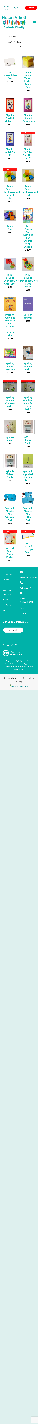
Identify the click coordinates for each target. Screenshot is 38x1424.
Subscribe (6, 6)
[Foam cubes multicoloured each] (28, 170)
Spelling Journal (28, 316)
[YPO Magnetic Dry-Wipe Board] (28, 532)
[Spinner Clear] (10, 421)
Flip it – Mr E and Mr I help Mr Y (28, 154)
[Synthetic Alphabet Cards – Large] (28, 455)
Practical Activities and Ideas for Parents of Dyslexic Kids (10, 325)
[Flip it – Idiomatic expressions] (28, 99)
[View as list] (21, 46)
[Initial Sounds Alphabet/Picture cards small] (28, 259)
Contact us (7, 9)
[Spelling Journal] (28, 299)
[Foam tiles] (10, 210)
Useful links (7, 605)
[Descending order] (29, 36)
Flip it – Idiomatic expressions (28, 118)
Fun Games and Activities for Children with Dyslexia (28, 236)
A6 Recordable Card (10, 75)
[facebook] (4, 645)
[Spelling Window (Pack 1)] (28, 347)
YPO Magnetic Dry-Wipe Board (28, 548)
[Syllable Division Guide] (10, 455)
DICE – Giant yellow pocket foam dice (28, 80)
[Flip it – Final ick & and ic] (10, 99)
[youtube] (16, 645)
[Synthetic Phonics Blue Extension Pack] (10, 492)
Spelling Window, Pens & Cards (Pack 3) (28, 403)
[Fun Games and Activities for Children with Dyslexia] (28, 210)
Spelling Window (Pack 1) (28, 366)
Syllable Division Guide (10, 474)
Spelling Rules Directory (10, 366)
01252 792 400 (25, 588)
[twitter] (8, 645)
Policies (6, 579)
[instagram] (12, 645)
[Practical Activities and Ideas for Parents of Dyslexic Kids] (10, 299)
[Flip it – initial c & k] (10, 133)
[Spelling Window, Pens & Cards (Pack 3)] (28, 381)
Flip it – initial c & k (10, 152)
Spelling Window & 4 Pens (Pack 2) (10, 402)
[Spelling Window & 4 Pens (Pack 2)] (10, 381)
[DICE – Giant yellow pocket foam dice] (28, 56)
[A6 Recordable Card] (10, 56)
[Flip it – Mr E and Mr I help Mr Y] (28, 133)
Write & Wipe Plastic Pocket (10, 553)
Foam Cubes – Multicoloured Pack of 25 (12, 192)
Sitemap (6, 610)
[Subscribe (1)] (19, 628)
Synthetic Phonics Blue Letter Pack (28, 514)
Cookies (6, 585)
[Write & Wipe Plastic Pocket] (10, 532)
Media (5, 599)
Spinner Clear (10, 439)
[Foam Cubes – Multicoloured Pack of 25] (10, 170)
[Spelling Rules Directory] (10, 347)
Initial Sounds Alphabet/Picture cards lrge (13, 279)
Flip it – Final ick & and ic (10, 118)
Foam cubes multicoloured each (30, 191)
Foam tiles (10, 227)
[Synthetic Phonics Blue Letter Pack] (28, 492)
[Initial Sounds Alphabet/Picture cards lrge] (10, 259)
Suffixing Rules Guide (28, 440)
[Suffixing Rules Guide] (28, 421)
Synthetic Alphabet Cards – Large (28, 476)
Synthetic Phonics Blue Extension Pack (10, 514)
